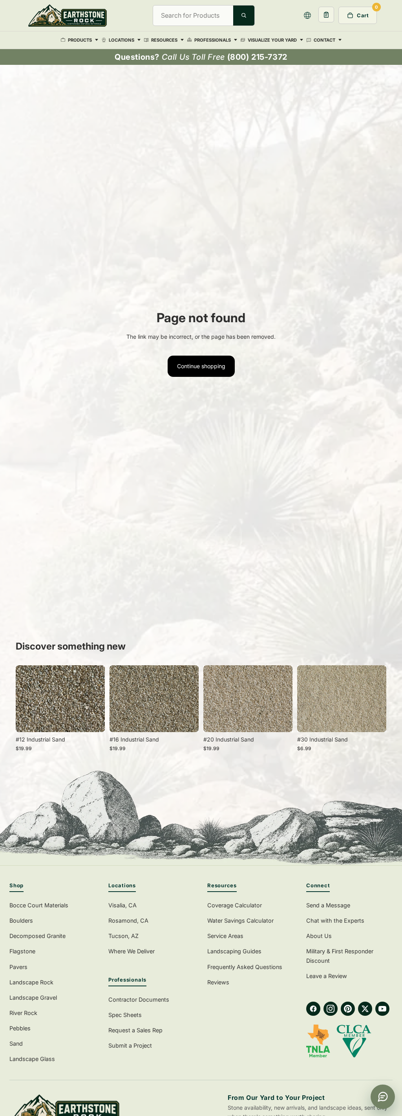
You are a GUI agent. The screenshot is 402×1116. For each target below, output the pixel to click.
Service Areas (225, 935)
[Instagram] (330, 1009)
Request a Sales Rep (135, 1030)
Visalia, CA (122, 905)
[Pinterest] (348, 1009)
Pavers (18, 967)
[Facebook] (313, 1009)
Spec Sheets (125, 1014)
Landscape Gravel (33, 997)
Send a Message (328, 905)
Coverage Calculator (234, 905)
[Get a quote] (326, 14)
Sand (16, 1043)
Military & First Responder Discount (339, 956)
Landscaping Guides (234, 951)
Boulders (21, 920)
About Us (319, 935)
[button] (307, 15)
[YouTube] (382, 1009)
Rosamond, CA (128, 920)
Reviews (218, 982)
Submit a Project (130, 1045)
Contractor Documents (138, 999)
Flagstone (22, 951)
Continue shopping (201, 366)
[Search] (243, 15)
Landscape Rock (31, 982)
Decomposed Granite (37, 935)
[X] (365, 1009)
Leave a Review (326, 976)
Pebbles (20, 1028)
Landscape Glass (32, 1058)
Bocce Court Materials (38, 905)
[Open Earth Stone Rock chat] (383, 1097)
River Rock (23, 1013)
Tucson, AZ (123, 935)
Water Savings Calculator (240, 920)
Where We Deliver (131, 951)
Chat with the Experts (335, 920)
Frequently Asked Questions (244, 967)
